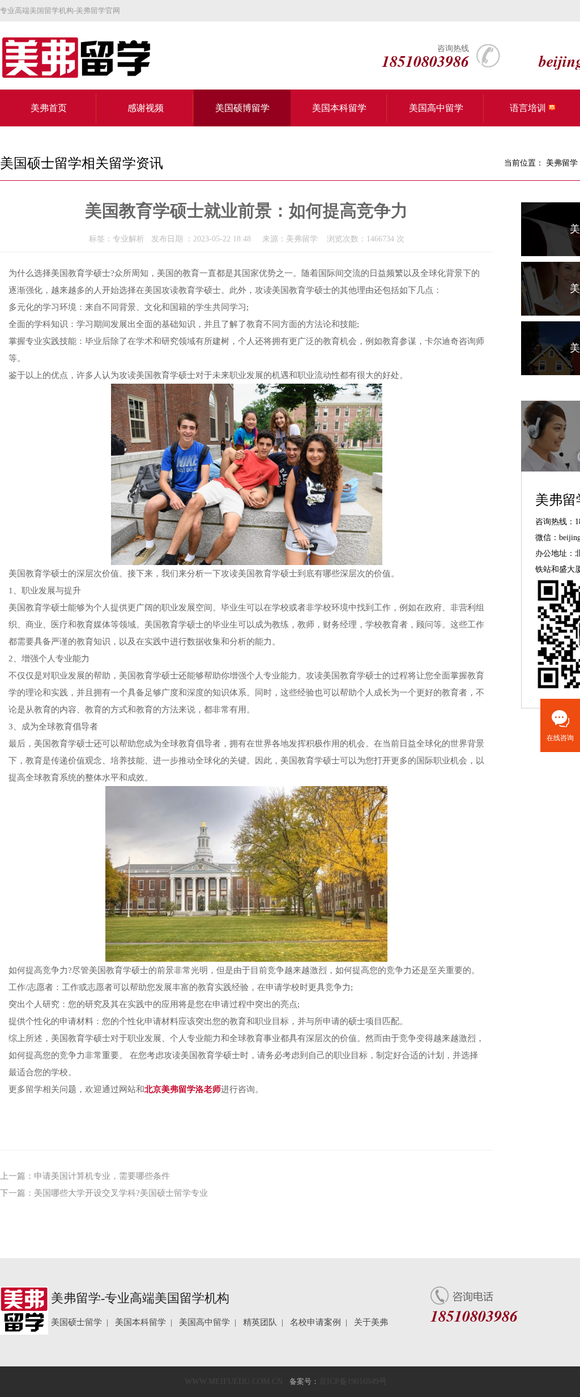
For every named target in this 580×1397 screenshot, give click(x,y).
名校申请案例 (315, 1322)
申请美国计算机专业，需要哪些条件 (102, 1176)
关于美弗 (371, 1322)
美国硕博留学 (242, 108)
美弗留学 (562, 163)
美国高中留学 (436, 108)
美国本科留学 (339, 108)
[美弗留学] (70, 58)
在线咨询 (560, 738)
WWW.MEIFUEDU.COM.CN (234, 1381)
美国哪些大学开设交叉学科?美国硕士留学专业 (121, 1193)
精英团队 (260, 1322)
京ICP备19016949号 (353, 1381)
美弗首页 (49, 108)
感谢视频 (145, 108)
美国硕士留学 (76, 1322)
